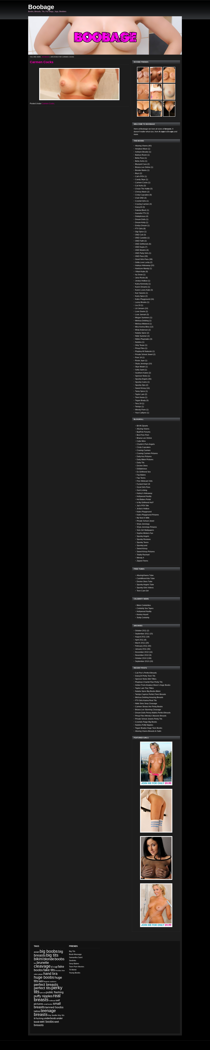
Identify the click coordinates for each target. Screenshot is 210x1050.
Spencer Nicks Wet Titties (145, 679)
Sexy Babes (74, 964)
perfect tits (42, 988)
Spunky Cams (141, 382)
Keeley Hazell (142, 614)
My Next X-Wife (143, 518)
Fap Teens (141, 478)
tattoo (37, 1011)
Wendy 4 (140, 558)
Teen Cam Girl (143, 591)
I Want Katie (140, 272)
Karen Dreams (141, 287)
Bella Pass (139, 158)
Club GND (139, 198)
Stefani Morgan (20, 1046)
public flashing (54, 992)
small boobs (48, 1004)
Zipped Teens (142, 561)
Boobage (41, 7)
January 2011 (141, 649)
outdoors (53, 981)
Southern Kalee (141, 373)
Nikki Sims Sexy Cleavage (146, 703)
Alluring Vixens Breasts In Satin (148, 731)
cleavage (42, 966)
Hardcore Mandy (142, 268)
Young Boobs (74, 973)
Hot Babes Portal (144, 499)
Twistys (138, 407)
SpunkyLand (142, 545)
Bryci (137, 173)
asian (36, 952)
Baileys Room (141, 155)
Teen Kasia (140, 397)
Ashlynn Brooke (141, 152)
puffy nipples (43, 996)
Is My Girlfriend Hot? (145, 502)
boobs (59, 959)
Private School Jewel (144, 354)
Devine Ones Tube (144, 581)
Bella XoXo (140, 161)
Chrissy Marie (141, 192)
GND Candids (141, 238)
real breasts (47, 997)
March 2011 (140, 643)
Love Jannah (140, 314)
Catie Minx (141, 441)
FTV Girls (139, 229)
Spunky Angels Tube (145, 585)
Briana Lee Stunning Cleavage (148, 710)
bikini (38, 959)
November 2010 (142, 655)
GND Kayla (140, 247)
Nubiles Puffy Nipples (144, 725)
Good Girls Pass (142, 259)
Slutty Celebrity (143, 618)
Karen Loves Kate (142, 290)
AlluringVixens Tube (145, 575)
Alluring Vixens (141, 146)
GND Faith (139, 241)
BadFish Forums (143, 432)
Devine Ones (142, 466)
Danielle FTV (140, 213)
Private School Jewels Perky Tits (148, 719)
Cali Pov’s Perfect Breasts (146, 673)
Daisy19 (138, 207)
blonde (48, 959)
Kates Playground (142, 299)
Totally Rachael (143, 555)
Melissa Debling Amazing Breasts (149, 697)
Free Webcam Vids (145, 481)
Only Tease (140, 345)
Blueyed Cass (141, 164)
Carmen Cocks (41, 62)
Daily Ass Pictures (144, 456)
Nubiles (138, 342)
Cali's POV (139, 176)
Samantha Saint (75, 957)
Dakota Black (140, 210)
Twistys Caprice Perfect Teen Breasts (150, 694)
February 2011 (141, 646)
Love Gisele (140, 311)
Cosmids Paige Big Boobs (146, 722)
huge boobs (44, 977)
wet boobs (47, 1021)
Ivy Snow (139, 275)
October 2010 (141, 658)
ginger (40, 974)
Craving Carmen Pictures (147, 453)
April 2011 (139, 640)
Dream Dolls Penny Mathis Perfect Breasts (152, 713)
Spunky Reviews (144, 539)
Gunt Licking (142, 490)
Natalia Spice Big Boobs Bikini (147, 691)
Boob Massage (75, 954)
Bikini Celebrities (144, 605)
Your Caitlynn (140, 413)
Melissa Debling (142, 321)
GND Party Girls (141, 253)
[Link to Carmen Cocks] (79, 84)
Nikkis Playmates (142, 339)
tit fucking (38, 1018)
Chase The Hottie (142, 189)
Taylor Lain (139, 394)
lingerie (46, 981)
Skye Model (140, 367)
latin (41, 981)
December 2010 (142, 652)
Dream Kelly (140, 222)
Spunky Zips (140, 385)
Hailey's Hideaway (144, 493)
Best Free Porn (143, 435)
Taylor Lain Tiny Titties (144, 688)
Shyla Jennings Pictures (147, 527)
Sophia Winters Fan (145, 533)
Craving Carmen (142, 204)
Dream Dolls (140, 219)
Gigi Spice (139, 232)
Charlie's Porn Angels (146, 444)
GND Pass (139, 256)
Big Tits (72, 951)
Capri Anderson (7, 1046)
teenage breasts (45, 1012)
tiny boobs (52, 1015)
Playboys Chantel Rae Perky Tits (148, 682)
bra (35, 963)
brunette (43, 963)
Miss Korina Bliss (142, 327)
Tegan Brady (140, 400)
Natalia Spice (140, 333)
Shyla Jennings (141, 364)
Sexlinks (72, 960)
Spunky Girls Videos (145, 588)
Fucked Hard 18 (143, 484)
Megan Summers (142, 318)
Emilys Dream (141, 225)
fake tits (49, 970)
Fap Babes (141, 475)
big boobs (49, 951)
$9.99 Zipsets (142, 426)
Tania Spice (140, 391)
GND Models (140, 250)
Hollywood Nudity (144, 496)
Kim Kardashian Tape (34, 1046)
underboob (50, 1018)
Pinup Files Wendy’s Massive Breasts (150, 716)
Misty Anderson (141, 330)
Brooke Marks (141, 170)
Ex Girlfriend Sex (144, 472)
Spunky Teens (143, 542)
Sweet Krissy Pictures (146, 552)
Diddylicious (140, 216)
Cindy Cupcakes (142, 195)
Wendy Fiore (140, 410)
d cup (54, 966)
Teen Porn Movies (76, 967)
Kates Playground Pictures (148, 515)
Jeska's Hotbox (143, 509)
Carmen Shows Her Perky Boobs (149, 707)
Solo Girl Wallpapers (145, 530)
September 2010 (142, 661)
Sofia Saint (139, 370)
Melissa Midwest (142, 324)
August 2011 (140, 637)
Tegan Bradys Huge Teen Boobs (148, 728)
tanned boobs (54, 1007)
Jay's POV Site (143, 506)
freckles (58, 970)
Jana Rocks (140, 278)
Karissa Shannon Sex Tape (37, 1044)
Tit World (72, 970)
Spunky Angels (141, 379)
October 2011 (140, 631)
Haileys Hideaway (142, 265)
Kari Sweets (140, 293)
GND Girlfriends (141, 244)
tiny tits (61, 1015)
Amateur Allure (141, 149)
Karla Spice (140, 296)
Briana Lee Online (142, 167)
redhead (52, 1001)
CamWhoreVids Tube (146, 578)
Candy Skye (140, 179)
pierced (43, 993)
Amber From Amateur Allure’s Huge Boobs (152, 685)
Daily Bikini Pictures (145, 459)
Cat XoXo (139, 186)
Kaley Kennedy (141, 284)
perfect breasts (46, 984)
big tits (52, 955)
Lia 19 (137, 305)
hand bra (50, 974)
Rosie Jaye (140, 361)
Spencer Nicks (141, 376)
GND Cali (139, 235)
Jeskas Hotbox (141, 281)
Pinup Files (140, 348)
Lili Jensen (139, 308)
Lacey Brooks (141, 302)
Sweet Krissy (140, 388)
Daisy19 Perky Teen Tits (145, 676)
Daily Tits (140, 463)
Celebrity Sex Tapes (145, 608)
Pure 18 (138, 357)
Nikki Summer (141, 336)
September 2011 (142, 634)
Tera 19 (138, 403)
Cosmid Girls (140, 201)
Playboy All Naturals (143, 351)
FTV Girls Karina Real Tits (146, 700)
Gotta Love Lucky (142, 262)
